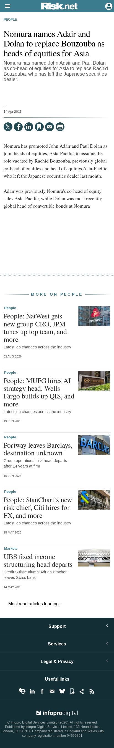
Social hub (82, 691)
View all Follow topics (22, 691)
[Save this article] (39, 126)
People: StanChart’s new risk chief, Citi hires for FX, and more (38, 507)
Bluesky (62, 691)
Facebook (42, 691)
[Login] (108, 6)
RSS (92, 691)
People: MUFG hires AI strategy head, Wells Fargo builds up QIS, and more (39, 392)
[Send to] (49, 126)
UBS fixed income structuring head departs (38, 560)
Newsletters (52, 691)
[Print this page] (60, 126)
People (10, 20)
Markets (10, 548)
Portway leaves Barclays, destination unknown (38, 449)
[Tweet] (8, 126)
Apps (72, 691)
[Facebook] (18, 126)
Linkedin (32, 691)
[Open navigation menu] (5, 6)
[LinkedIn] (28, 126)
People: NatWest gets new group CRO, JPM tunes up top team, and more (35, 327)
